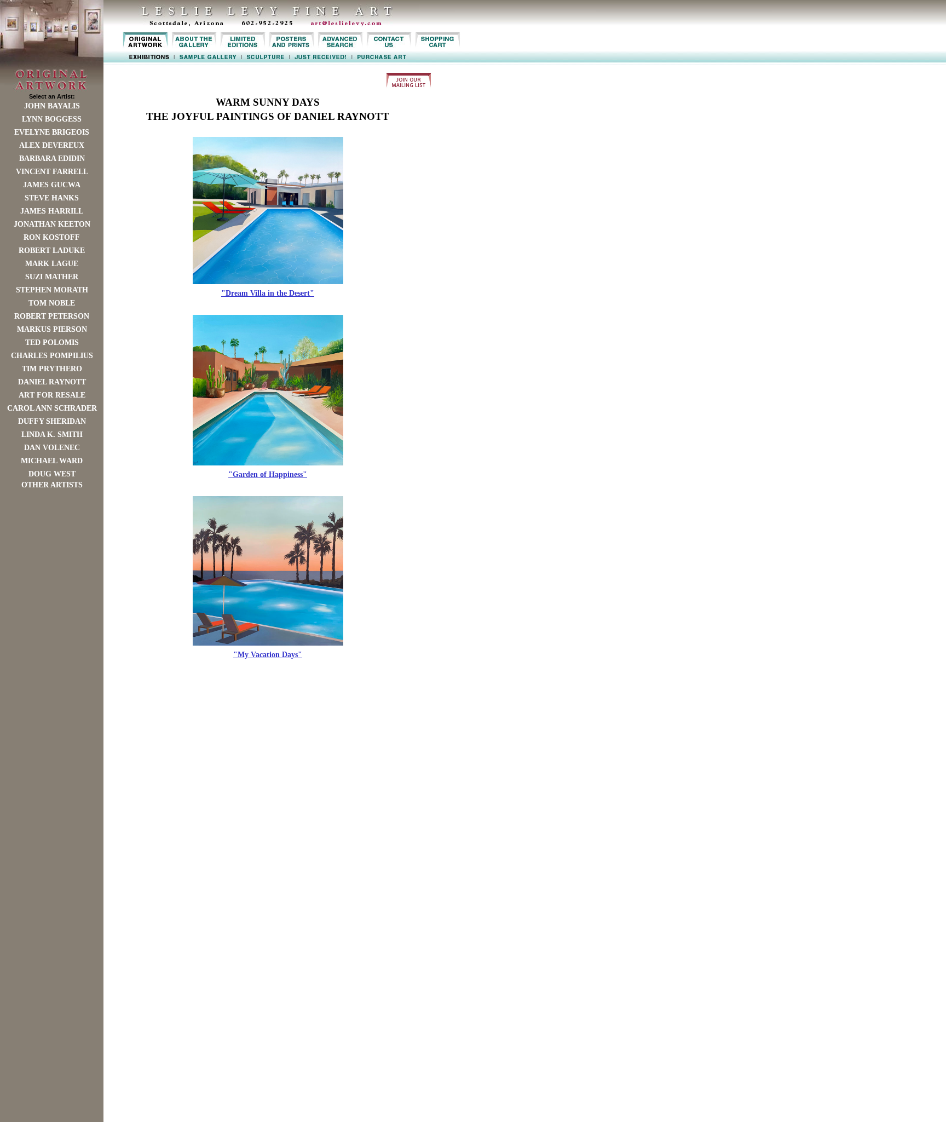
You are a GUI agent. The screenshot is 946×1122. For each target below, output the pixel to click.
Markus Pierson (52, 329)
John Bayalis (52, 106)
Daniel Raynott (52, 382)
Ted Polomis (52, 342)
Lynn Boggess (52, 119)
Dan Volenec (52, 448)
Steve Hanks (52, 198)
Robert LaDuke (52, 250)
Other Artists (52, 485)
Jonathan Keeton (52, 224)
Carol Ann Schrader (52, 408)
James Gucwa (51, 185)
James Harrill (51, 211)
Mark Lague (51, 264)
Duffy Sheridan (52, 421)
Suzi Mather (51, 277)
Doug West (52, 474)
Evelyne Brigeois (51, 132)
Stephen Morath (52, 290)
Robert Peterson (51, 316)
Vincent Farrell (52, 172)
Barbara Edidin (52, 158)
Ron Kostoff (52, 237)
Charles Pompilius (52, 356)
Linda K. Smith (52, 434)
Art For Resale (52, 395)
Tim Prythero (52, 369)
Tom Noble (51, 303)
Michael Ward (52, 461)
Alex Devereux (51, 145)
